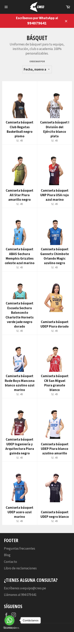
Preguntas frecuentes (19, 548)
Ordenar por (37, 61)
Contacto (10, 561)
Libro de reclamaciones (20, 568)
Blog (7, 555)
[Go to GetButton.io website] (9, 628)
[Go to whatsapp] (9, 620)
